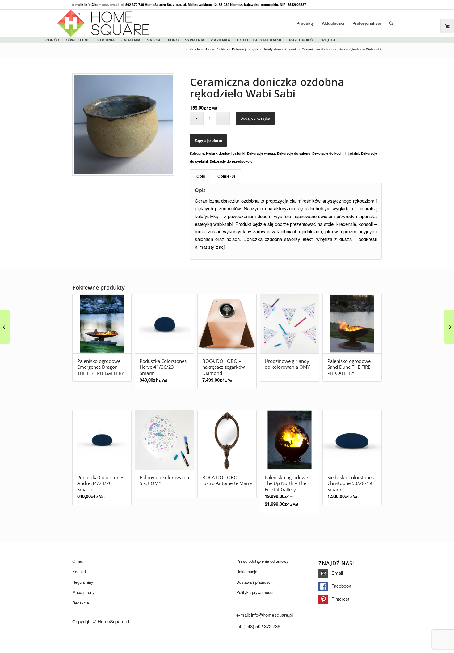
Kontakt (79, 571)
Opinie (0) (226, 176)
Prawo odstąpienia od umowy (262, 561)
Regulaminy (82, 582)
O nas (77, 561)
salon (153, 40)
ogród (52, 40)
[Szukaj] (391, 23)
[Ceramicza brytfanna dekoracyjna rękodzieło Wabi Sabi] (5, 327)
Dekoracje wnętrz (261, 153)
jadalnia (131, 40)
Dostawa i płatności (253, 582)
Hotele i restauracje (260, 40)
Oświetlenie (78, 40)
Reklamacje (246, 571)
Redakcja (80, 603)
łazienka (220, 40)
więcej (328, 40)
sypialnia (194, 40)
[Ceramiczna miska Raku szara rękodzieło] (449, 327)
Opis (200, 176)
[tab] (200, 176)
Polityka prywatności (254, 592)
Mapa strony (83, 592)
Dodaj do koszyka (255, 118)
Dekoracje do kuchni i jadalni (335, 153)
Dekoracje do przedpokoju (231, 161)
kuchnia (106, 40)
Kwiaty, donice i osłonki (225, 153)
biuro (172, 40)
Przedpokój (302, 40)
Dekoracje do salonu (293, 153)
